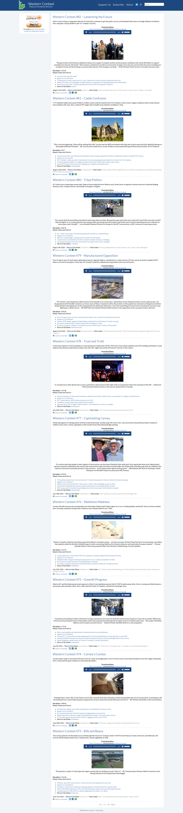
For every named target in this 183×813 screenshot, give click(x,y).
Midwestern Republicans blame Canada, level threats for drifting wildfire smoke (86, 486)
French (105, 410)
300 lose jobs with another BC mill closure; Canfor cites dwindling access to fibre (86, 484)
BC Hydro (131, 247)
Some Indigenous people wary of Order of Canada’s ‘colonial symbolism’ (83, 640)
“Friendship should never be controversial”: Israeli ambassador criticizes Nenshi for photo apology (92, 480)
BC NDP (118, 90)
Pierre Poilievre (58, 172)
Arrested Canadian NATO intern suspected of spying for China (79, 323)
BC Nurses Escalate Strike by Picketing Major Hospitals (77, 562)
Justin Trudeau (138, 90)
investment (75, 642)
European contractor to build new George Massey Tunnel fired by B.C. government (87, 787)
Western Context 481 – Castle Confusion (79, 98)
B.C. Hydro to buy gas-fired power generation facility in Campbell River (83, 234)
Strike (148, 569)
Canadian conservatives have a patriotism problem (75, 402)
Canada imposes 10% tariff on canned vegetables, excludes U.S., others (82, 791)
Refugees (144, 247)
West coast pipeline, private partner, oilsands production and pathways (82, 632)
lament (73, 86)
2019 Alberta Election (111, 331)
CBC (101, 410)
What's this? (34, 22)
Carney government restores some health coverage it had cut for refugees (83, 242)
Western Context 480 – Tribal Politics (77, 180)
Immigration (140, 170)
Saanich (130, 723)
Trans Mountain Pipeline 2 (138, 646)
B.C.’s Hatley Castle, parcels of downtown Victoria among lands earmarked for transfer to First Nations (94, 160)
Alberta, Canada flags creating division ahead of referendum (78, 238)
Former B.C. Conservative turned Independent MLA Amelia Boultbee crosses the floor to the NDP (92, 636)
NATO (152, 331)
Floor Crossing (110, 646)
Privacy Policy (99, 810)
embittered (75, 406)
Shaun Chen (69, 172)
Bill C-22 (101, 797)
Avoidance (75, 719)
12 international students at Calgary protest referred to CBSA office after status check (88, 162)
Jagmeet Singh (144, 331)
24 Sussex (102, 723)
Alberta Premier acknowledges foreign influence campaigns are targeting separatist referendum (91, 82)
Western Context (41, 4)
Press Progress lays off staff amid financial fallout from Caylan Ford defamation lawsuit (88, 317)
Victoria (136, 723)
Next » (113, 804)
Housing (124, 723)
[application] (107, 32)
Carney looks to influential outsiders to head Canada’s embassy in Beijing (83, 240)
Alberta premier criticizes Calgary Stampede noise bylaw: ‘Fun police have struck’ (86, 715)
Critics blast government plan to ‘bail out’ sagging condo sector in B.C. (82, 717)
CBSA (104, 170)
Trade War (148, 90)
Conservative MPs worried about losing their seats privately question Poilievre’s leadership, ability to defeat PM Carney (100, 156)
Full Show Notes (119, 29)
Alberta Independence (106, 90)
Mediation (75, 566)
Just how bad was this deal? (67, 76)
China (109, 170)
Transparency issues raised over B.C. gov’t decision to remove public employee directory (89, 80)
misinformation (114, 410)
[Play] (86, 32)
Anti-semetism (105, 494)
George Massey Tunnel (124, 797)
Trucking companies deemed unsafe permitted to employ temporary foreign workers (87, 564)
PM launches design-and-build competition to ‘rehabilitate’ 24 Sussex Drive (84, 709)
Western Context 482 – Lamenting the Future (82, 17)
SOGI (131, 410)
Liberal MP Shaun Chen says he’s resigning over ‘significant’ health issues (83, 164)
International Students (154, 170)
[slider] (127, 32)
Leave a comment (61, 93)
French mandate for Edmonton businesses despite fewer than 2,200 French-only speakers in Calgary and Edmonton (98, 396)
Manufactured (76, 327)
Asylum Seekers (121, 247)
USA (135, 494)
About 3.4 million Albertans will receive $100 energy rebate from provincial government (89, 789)
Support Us (104, 4)
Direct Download (95, 29)
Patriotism (124, 410)
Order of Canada (122, 646)
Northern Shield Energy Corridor (117, 569)
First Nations (130, 170)
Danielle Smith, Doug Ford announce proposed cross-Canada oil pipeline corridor (86, 560)
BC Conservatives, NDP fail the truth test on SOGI (75, 400)
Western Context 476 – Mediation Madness (81, 502)
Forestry (114, 494)
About (129, 4)
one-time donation (38, 29)
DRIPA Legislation (118, 170)
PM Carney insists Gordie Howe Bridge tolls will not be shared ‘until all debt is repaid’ (88, 488)
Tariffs (136, 797)
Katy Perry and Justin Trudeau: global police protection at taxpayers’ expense (85, 84)
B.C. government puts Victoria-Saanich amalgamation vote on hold (81, 713)
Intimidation (75, 490)
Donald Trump (127, 90)
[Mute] (123, 32)
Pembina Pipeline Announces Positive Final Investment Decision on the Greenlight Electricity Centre (93, 638)
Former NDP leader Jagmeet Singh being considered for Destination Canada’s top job (88, 321)
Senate (143, 569)
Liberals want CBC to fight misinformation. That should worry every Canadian (85, 404)
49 (108, 804)
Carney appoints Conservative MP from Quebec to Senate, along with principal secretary (89, 556)
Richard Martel (134, 569)
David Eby (135, 331)
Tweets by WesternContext (34, 31)
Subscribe (118, 4)
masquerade (75, 166)
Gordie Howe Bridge (125, 494)
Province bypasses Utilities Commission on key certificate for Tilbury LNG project (87, 325)
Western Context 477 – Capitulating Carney (81, 418)
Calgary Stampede (113, 723)
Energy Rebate (110, 797)
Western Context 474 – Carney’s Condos (79, 654)
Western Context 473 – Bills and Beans (78, 731)
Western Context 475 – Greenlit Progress (80, 579)
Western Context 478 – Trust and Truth (78, 341)
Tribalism (74, 244)
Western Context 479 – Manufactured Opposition (85, 255)
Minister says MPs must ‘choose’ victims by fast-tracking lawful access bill (84, 783)
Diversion (74, 793)
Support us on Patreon (65, 78)
